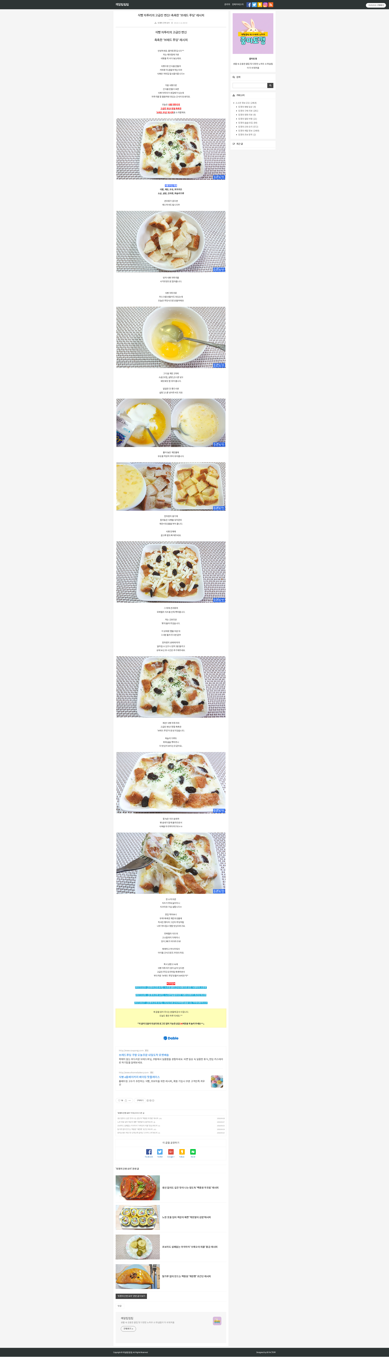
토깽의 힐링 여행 (247, 119)
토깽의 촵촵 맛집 (247, 123)
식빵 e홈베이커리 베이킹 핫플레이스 (139, 1077)
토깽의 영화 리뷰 (247, 115)
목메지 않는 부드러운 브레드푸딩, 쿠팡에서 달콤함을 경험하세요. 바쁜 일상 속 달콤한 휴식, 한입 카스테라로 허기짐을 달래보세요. (171, 1061)
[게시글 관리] (130, 1100)
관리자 (227, 4)
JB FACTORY (271, 1352)
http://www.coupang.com (131, 1050)
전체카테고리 (238, 4)
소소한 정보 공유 (245, 103)
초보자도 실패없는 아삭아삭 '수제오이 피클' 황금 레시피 (137, 1126)
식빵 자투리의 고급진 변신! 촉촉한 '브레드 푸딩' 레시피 (171, 15)
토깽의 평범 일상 (247, 107)
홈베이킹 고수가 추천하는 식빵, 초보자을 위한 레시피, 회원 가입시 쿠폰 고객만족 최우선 (162, 1083)
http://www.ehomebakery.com (134, 1073)
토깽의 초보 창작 (247, 135)
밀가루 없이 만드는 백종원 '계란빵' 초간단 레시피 (135, 1129)
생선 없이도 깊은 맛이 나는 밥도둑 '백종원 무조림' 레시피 (137, 1118)
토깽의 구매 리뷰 (248, 111)
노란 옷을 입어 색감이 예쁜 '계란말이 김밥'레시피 (135, 1122)
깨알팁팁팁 (122, 5)
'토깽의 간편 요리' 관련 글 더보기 (131, 1296)
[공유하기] (126, 1100)
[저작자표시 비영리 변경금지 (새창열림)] (150, 1100)
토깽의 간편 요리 (164, 23)
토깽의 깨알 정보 (248, 131)
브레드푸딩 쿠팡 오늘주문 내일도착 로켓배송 (144, 1055)
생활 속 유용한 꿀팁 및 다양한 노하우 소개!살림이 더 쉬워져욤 (147, 1322)
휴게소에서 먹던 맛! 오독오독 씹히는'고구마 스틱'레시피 (137, 1133)
